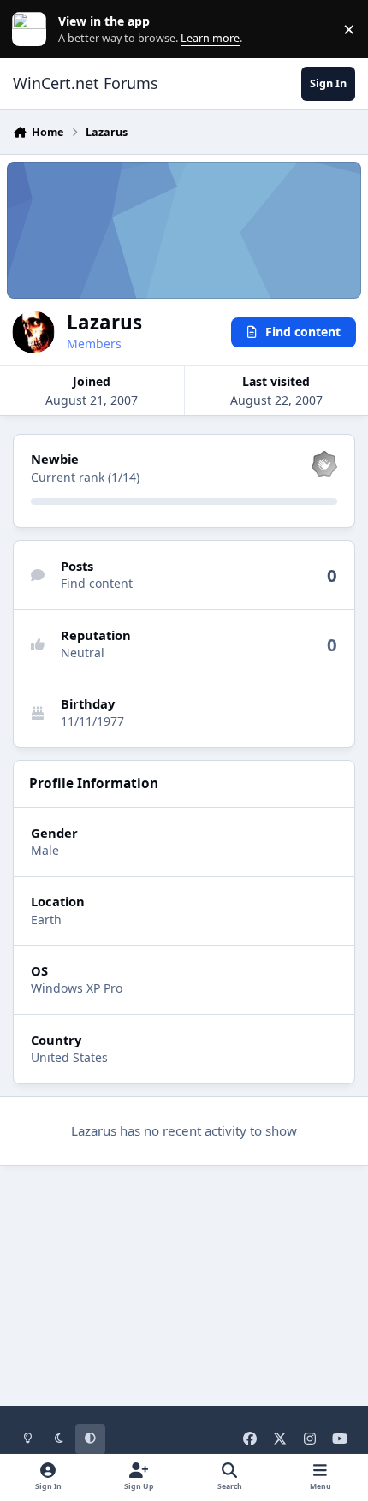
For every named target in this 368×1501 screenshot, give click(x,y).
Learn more (33, 29)
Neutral (82, 652)
